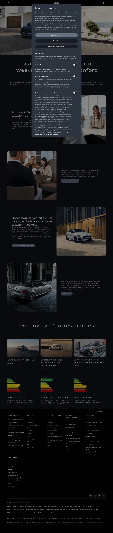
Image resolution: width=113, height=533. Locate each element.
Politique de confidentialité (50, 29)
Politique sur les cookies (52, 134)
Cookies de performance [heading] (42, 76)
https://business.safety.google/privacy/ (63, 129)
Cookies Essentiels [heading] (40, 53)
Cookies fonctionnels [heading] (41, 65)
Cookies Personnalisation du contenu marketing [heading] (49, 92)
